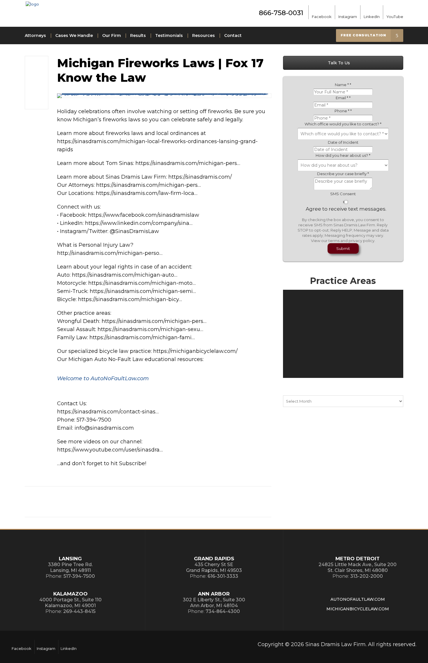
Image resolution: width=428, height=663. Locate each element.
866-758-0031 (281, 13)
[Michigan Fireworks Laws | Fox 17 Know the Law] (164, 95)
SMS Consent (343, 193)
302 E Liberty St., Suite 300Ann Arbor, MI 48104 (214, 602)
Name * (343, 84)
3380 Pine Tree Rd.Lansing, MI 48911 (70, 567)
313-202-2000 (366, 576)
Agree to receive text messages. (346, 209)
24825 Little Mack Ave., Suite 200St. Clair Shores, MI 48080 (358, 567)
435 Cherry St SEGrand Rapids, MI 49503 (214, 567)
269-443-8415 (79, 611)
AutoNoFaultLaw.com (357, 599)
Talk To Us (339, 62)
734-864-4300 (223, 611)
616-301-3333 (223, 576)
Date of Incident (343, 142)
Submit (343, 248)
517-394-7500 (79, 576)
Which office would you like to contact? (343, 124)
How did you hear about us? (343, 155)
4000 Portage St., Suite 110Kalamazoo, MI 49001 (70, 602)
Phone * (343, 111)
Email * (343, 97)
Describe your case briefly (343, 173)
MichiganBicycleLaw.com (357, 609)
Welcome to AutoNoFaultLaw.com (103, 378)
